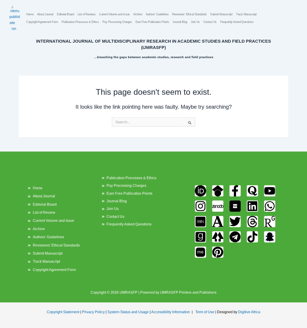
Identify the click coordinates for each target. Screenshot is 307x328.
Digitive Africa (249, 312)
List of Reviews (87, 14)
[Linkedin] (252, 206)
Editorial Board (65, 14)
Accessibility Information (170, 312)
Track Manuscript (246, 14)
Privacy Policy (93, 312)
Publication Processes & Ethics (80, 22)
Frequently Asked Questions (237, 22)
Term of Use (204, 312)
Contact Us (210, 22)
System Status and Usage (128, 312)
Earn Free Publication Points (152, 22)
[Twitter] (235, 221)
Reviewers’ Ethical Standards (189, 14)
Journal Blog (180, 22)
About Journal (45, 14)
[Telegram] (235, 236)
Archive (137, 14)
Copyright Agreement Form (42, 22)
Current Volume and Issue (114, 14)
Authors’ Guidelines (157, 14)
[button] (289, 18)
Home (29, 14)
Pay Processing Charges (117, 22)
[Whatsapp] (269, 206)
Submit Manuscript (221, 14)
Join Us (195, 22)
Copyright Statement (63, 312)
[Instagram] (200, 206)
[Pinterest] (217, 252)
